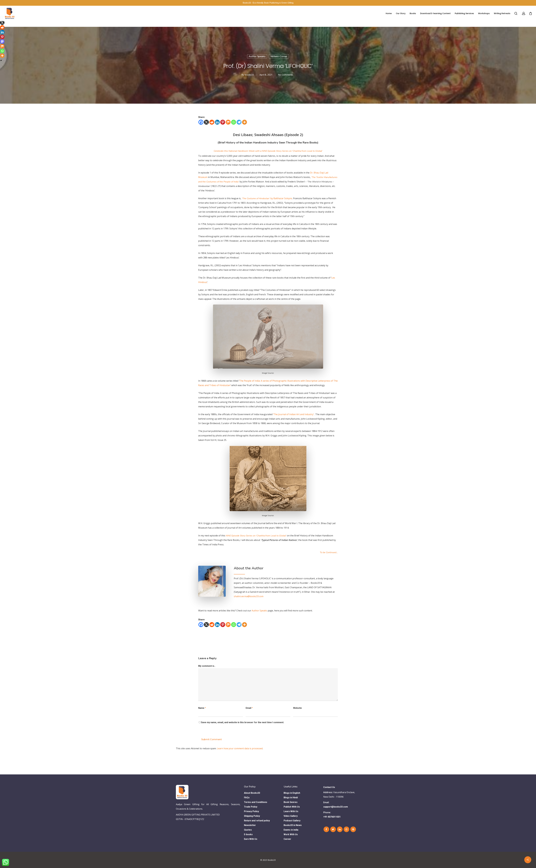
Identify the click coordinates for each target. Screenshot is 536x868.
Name (202, 708)
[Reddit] (211, 122)
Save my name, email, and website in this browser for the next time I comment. (242, 722)
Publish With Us (292, 806)
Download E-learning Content (435, 13)
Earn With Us (250, 839)
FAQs (247, 797)
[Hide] (1, 60)
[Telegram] (239, 122)
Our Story (400, 13)
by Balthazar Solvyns (267, 198)
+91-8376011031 (332, 816)
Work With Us (291, 834)
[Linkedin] (217, 122)
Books (413, 13)
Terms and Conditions (255, 802)
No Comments (285, 74)
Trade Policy (250, 806)
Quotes (248, 829)
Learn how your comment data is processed (240, 748)
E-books (248, 834)
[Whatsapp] (233, 122)
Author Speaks (257, 56)
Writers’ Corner (278, 56)
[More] (244, 122)
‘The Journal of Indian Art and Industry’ (293, 414)
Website (297, 708)
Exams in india (291, 829)
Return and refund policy (257, 820)
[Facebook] (200, 122)
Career (287, 839)
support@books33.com (335, 806)
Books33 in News (293, 825)
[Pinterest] (222, 122)
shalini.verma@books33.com (248, 596)
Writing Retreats (502, 13)
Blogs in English (292, 793)
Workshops (484, 13)
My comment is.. (206, 666)
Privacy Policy (251, 811)
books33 (249, 74)
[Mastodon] (2, 41)
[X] (206, 122)
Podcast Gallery (292, 820)
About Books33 (252, 793)
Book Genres (290, 802)
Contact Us (329, 787)
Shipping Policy (252, 816)
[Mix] (228, 122)
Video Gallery (291, 816)
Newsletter (250, 825)
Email (249, 708)
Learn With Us (291, 811)
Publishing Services (464, 13)
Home (389, 13)
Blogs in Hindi (291, 797)
